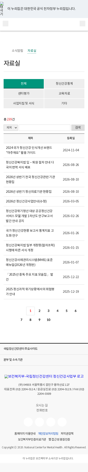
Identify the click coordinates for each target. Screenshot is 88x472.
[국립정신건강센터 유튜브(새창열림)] (28, 422)
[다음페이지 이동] (57, 320)
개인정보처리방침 (48, 434)
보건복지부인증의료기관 (32, 439)
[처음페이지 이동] (12, 311)
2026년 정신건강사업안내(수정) (26, 201)
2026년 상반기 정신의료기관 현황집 (28, 192)
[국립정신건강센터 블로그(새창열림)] (62, 422)
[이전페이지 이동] (21, 311)
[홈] (6, 50)
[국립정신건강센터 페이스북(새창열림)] (39, 422)
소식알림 (17, 51)
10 (48, 320)
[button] (44, 349)
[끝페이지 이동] (66, 320)
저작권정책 (67, 434)
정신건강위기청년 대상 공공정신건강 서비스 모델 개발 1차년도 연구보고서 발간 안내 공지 (29, 216)
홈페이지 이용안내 (24, 434)
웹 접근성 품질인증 (59, 439)
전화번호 (42, 410)
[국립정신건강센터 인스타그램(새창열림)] (50, 422)
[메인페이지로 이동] (44, 24)
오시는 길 (42, 405)
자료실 (32, 51)
